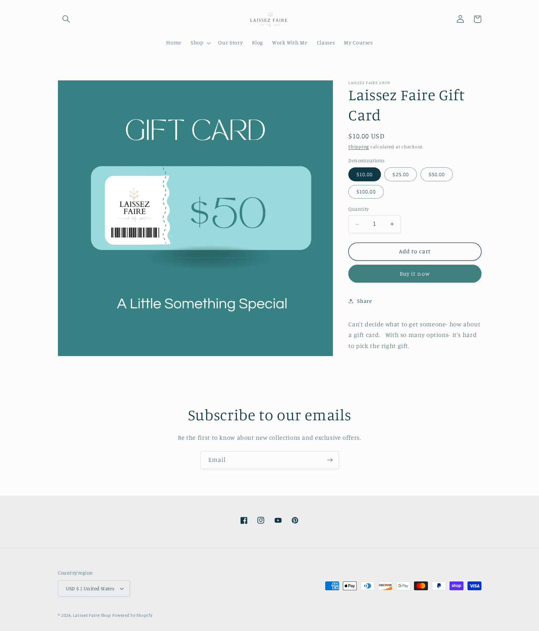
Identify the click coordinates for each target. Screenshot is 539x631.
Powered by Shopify (132, 615)
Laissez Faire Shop (92, 615)
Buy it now (415, 273)
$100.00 (365, 191)
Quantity (358, 209)
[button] (66, 19)
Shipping (358, 147)
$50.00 (437, 174)
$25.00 (400, 174)
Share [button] (364, 301)
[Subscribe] (330, 460)
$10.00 (364, 174)
